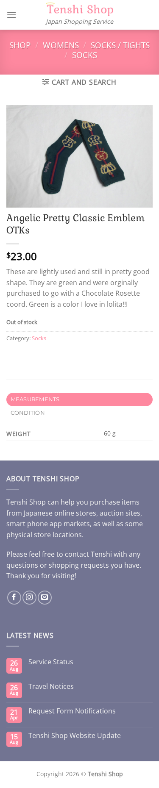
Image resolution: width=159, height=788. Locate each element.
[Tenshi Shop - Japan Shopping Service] (80, 10)
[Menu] (11, 14)
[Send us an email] (45, 598)
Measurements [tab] (35, 399)
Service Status (50, 662)
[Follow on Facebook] (14, 598)
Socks (84, 55)
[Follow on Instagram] (29, 598)
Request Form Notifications (72, 711)
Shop (20, 45)
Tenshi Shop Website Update (74, 736)
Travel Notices (51, 687)
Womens (61, 45)
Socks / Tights (120, 45)
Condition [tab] (28, 413)
